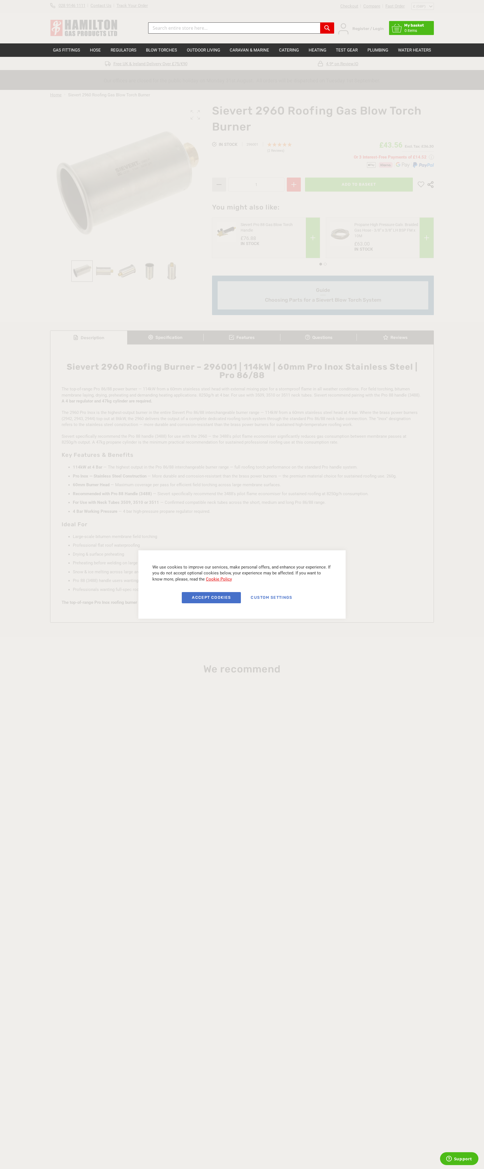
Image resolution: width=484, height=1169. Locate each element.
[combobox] (234, 28)
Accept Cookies (211, 597)
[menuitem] (66, 50)
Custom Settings (271, 597)
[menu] (242, 50)
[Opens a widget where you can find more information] (459, 1159)
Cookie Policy (219, 579)
